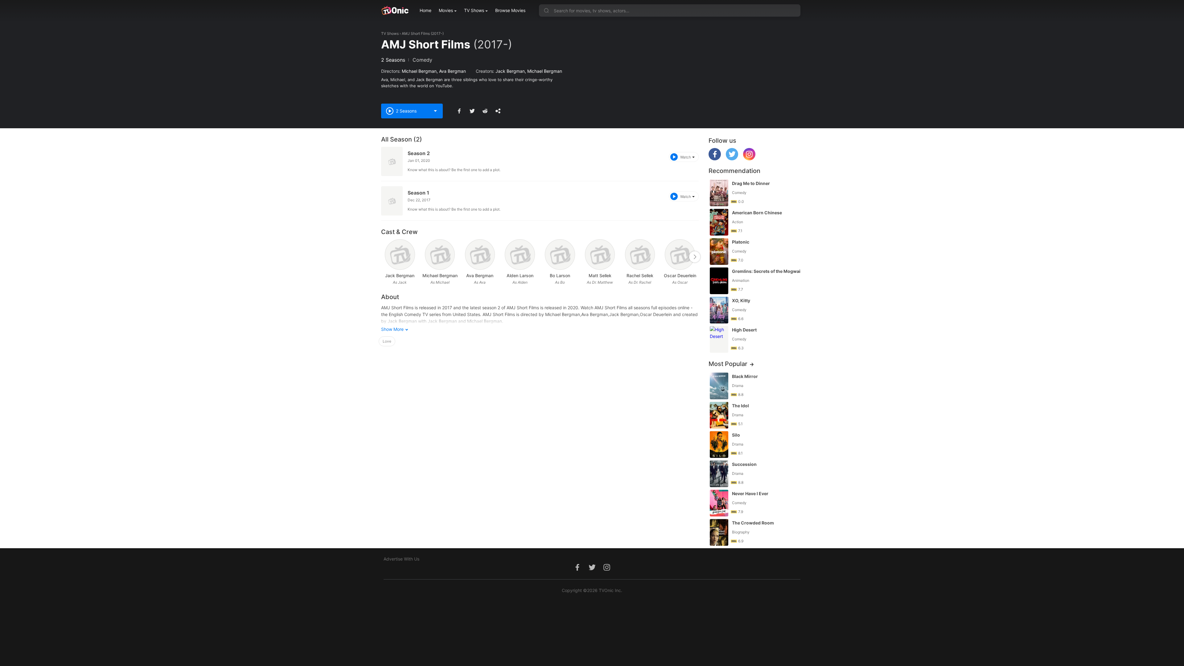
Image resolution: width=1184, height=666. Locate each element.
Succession (744, 464)
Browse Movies (510, 10)
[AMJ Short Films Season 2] (392, 161)
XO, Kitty (741, 300)
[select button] (435, 111)
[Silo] (719, 444)
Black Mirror (745, 376)
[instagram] (749, 158)
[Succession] (719, 473)
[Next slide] (694, 256)
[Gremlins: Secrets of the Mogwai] (719, 280)
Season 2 (419, 153)
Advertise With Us (401, 558)
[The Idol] (719, 415)
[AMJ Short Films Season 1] (392, 201)
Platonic (740, 242)
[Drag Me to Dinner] (719, 192)
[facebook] (715, 158)
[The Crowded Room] (719, 532)
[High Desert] (719, 339)
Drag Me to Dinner (751, 183)
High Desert (744, 329)
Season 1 (418, 193)
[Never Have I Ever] (719, 503)
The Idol (740, 405)
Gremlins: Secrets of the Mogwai (766, 271)
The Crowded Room (753, 522)
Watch (685, 157)
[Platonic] (719, 251)
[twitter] (732, 158)
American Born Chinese (757, 212)
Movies (446, 10)
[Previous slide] (385, 256)
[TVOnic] (395, 10)
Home (425, 10)
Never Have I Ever (750, 493)
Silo (736, 435)
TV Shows (474, 10)
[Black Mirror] (719, 385)
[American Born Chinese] (719, 222)
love (387, 341)
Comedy (422, 60)
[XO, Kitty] (719, 310)
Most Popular (728, 364)
